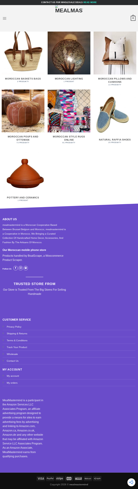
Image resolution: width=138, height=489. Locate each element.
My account (13, 376)
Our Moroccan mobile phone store (24, 250)
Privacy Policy (14, 326)
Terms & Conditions (17, 340)
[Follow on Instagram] (20, 268)
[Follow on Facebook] (15, 268)
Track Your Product (17, 347)
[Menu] (5, 18)
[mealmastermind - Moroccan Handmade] (69, 18)
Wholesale (12, 354)
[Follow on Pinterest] (25, 268)
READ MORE (90, 2)
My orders (12, 382)
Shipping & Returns (17, 333)
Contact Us (13, 360)
